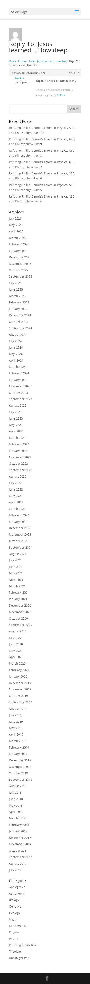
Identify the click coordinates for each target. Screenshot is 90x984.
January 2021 (18, 599)
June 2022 (16, 489)
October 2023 (18, 393)
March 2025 (17, 296)
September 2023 (20, 399)
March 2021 (17, 586)
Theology (15, 951)
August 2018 (17, 786)
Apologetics (17, 887)
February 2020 (19, 670)
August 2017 (17, 863)
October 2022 (18, 463)
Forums (22, 61)
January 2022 (18, 522)
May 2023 (15, 425)
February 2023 (19, 444)
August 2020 (17, 631)
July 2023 (15, 412)
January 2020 (18, 676)
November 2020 (20, 612)
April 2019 (16, 734)
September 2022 (20, 470)
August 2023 (17, 405)
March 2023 (17, 438)
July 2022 (15, 483)
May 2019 (15, 728)
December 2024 (20, 315)
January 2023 (18, 451)
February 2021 (19, 592)
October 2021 (18, 541)
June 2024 (16, 347)
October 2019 (18, 696)
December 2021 (20, 528)
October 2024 (18, 322)
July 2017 (15, 870)
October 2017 (18, 850)
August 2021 (17, 554)
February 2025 (19, 302)
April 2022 (16, 502)
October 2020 (18, 618)
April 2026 (16, 231)
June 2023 (16, 418)
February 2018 (19, 825)
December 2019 (20, 683)
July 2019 (15, 715)
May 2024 (15, 354)
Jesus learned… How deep (52, 61)
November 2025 (20, 264)
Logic (32, 61)
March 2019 (17, 741)
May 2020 (15, 651)
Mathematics (18, 926)
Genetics (15, 906)
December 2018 (20, 760)
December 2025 (20, 257)
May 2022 (15, 496)
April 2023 (16, 431)
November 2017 (20, 844)
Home (12, 61)
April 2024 (16, 360)
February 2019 (19, 747)
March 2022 (17, 509)
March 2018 (17, 818)
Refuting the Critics (22, 945)
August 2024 (17, 335)
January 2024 (18, 380)
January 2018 (18, 831)
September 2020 (20, 625)
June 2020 (16, 644)
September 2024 (20, 328)
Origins (14, 932)
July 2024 (15, 341)
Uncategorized (19, 958)
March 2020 (17, 663)
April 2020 (16, 657)
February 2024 (19, 373)
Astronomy (16, 893)
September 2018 (20, 779)
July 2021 (15, 560)
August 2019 (17, 709)
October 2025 (18, 270)
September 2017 (20, 857)
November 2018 (20, 767)
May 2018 (15, 805)
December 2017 (20, 838)
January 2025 (18, 309)
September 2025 (20, 276)
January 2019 (18, 754)
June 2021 (16, 567)
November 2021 (20, 534)
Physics (14, 939)
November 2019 (20, 689)
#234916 (74, 73)
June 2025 (16, 289)
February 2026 (19, 244)
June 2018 (16, 799)
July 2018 (15, 792)
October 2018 (18, 773)
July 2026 (15, 218)
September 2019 (20, 702)
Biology (14, 900)
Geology (14, 913)
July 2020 (15, 638)
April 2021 (16, 580)
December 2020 (20, 605)
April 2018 (16, 812)
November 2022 (20, 457)
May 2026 (15, 225)
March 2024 (17, 367)
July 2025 (15, 283)
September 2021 (20, 547)
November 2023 (20, 386)
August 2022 (17, 476)
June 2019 (16, 721)
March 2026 (17, 238)
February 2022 (19, 515)
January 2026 (18, 251)
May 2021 (15, 573)
